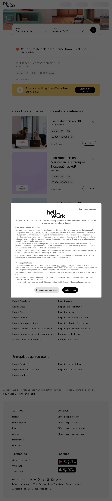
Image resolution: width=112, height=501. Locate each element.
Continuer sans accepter (88, 209)
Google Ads (61, 266)
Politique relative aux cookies (79, 282)
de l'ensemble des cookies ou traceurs (44, 233)
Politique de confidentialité (52, 282)
